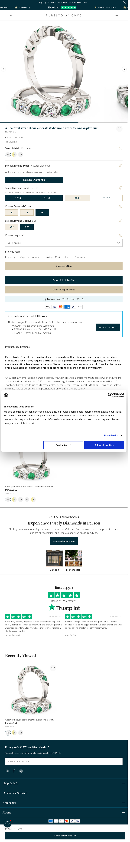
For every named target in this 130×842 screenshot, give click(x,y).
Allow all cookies (104, 445)
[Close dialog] (121, 378)
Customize (61, 445)
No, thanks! (84, 461)
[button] (7, 823)
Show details (110, 435)
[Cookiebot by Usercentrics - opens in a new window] (110, 395)
